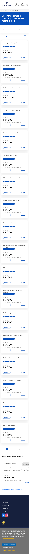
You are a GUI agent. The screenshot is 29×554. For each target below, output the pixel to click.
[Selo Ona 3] (4, 523)
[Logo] (6, 4)
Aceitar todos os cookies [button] (9, 544)
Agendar (6, 57)
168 (22, 449)
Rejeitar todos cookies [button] (8, 547)
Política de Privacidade (8, 538)
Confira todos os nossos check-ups (11, 489)
